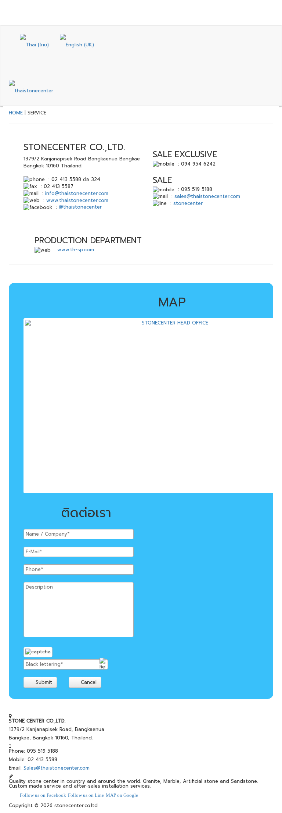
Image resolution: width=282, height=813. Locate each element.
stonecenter (188, 203)
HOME (16, 112)
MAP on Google (122, 795)
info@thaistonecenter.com (76, 193)
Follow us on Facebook (43, 795)
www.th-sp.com (75, 249)
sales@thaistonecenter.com (207, 196)
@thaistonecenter (80, 206)
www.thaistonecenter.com (77, 200)
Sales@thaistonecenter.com (57, 767)
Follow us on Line (86, 795)
